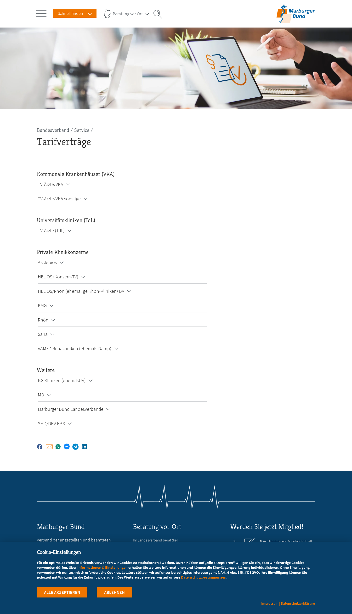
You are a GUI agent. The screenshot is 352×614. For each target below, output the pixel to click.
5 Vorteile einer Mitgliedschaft (286, 541)
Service (81, 130)
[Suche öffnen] (159, 14)
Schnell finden (70, 13)
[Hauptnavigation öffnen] (42, 13)
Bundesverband (53, 130)
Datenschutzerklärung (298, 603)
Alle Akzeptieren (62, 592)
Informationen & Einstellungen (102, 567)
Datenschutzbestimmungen (203, 577)
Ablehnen (114, 592)
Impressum (269, 603)
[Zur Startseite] (295, 20)
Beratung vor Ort (128, 14)
